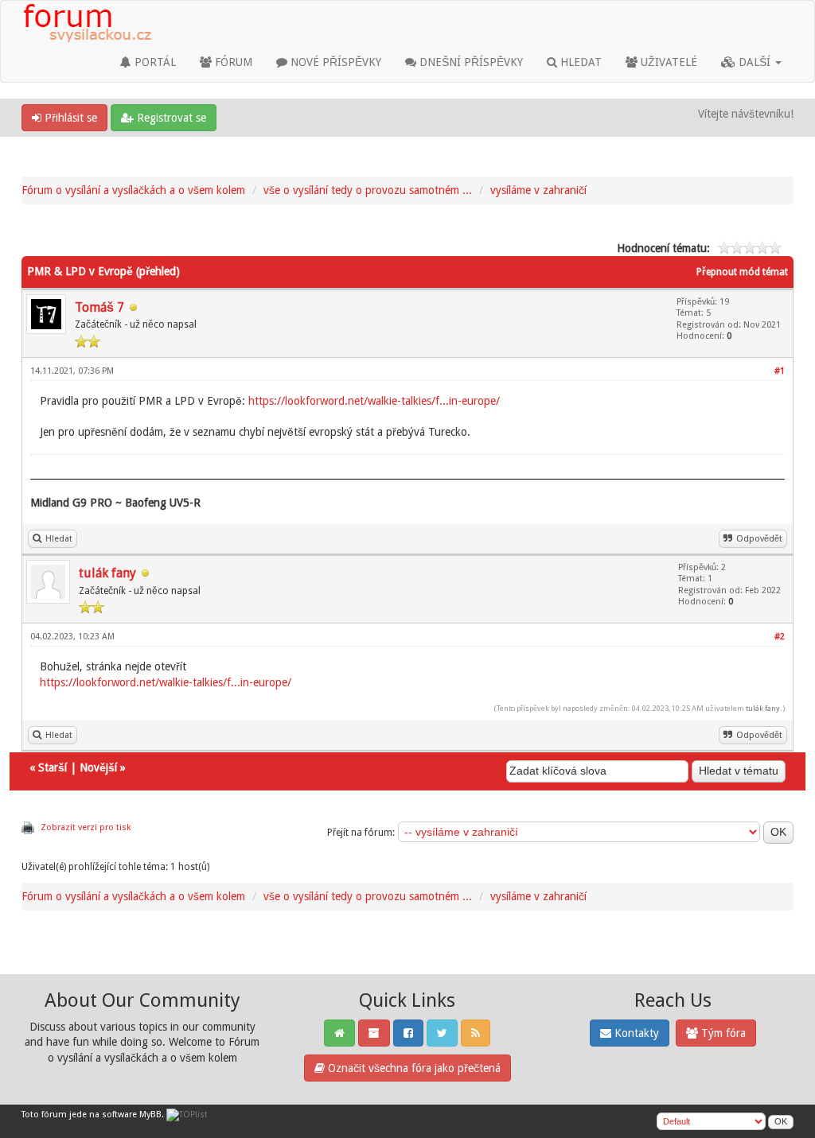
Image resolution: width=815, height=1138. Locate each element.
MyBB (150, 1114)
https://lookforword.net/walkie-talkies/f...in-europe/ (374, 400)
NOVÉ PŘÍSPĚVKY (334, 62)
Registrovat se (170, 117)
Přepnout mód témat (742, 272)
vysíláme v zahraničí (538, 190)
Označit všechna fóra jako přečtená (413, 1068)
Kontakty (635, 1033)
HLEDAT (579, 62)
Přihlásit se (69, 117)
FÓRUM (232, 62)
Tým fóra (722, 1033)
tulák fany (107, 573)
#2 (779, 636)
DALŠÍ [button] (754, 62)
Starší (52, 767)
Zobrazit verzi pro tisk (86, 827)
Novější (98, 767)
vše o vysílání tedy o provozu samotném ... (367, 190)
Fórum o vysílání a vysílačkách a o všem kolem (133, 190)
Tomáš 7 (99, 307)
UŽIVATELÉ (667, 62)
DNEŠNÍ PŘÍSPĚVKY (469, 62)
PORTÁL (153, 62)
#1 (779, 371)
